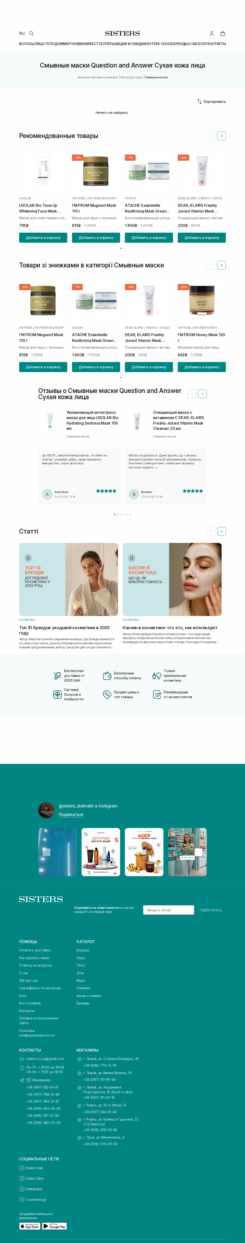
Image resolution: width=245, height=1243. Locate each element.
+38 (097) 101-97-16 (99, 1097)
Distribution (34, 1189)
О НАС (193, 44)
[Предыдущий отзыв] (192, 394)
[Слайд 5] (127, 514)
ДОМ (59, 44)
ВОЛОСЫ (26, 44)
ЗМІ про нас (28, 980)
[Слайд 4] (124, 514)
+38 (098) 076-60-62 (100, 1144)
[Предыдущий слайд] (211, 136)
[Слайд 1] (114, 514)
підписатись (211, 910)
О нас (23, 973)
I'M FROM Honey (205, 327)
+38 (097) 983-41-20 (42, 1101)
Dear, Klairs (187, 198)
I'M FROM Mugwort (102, 198)
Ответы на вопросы (35, 965)
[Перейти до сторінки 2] (124, 248)
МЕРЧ (67, 44)
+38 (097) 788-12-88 (43, 1094)
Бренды (83, 1003)
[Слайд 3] (121, 514)
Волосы (83, 950)
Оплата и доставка (34, 950)
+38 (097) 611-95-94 (99, 1079)
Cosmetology (36, 1199)
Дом (80, 973)
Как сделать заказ (34, 958)
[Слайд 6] (130, 514)
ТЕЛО (49, 44)
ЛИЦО (39, 44)
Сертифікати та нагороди (40, 988)
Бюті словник (30, 1003)
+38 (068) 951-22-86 (42, 1115)
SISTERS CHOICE (159, 44)
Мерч (81, 980)
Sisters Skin (35, 1178)
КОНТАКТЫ (216, 44)
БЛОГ (202, 44)
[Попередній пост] (46, 852)
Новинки (83, 988)
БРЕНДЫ (180, 44)
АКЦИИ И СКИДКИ (130, 44)
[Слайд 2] (117, 514)
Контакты (27, 1011)
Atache (130, 198)
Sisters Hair (34, 1168)
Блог (23, 996)
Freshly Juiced (211, 198)
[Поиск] (31, 33)
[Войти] (212, 33)
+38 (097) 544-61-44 (100, 1112)
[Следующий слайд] (221, 136)
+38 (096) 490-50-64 (43, 1123)
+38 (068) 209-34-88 (100, 1130)
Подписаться (71, 814)
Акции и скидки (89, 996)
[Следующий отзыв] (202, 394)
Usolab (25, 198)
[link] (223, 33)
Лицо (81, 958)
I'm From (78, 198)
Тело (81, 965)
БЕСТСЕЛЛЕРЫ (102, 44)
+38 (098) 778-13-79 (100, 1065)
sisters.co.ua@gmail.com (45, 1059)
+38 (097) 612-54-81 (42, 1087)
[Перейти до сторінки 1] (121, 248)
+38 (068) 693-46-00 (43, 1108)
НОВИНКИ (81, 44)
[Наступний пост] (198, 852)
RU (22, 33)
